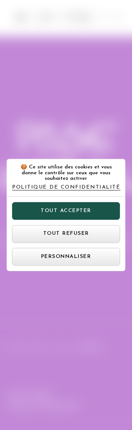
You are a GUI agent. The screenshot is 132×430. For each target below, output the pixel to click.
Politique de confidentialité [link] (66, 187)
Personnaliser (66, 256)
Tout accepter (66, 211)
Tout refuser (66, 233)
